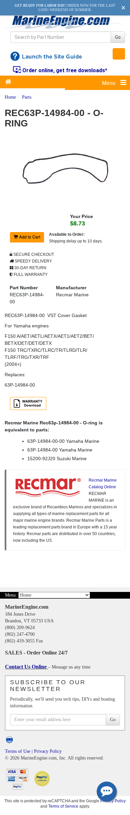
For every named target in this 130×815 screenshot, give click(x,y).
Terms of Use (17, 751)
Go (118, 37)
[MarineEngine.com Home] (65, 21)
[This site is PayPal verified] (43, 778)
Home (10, 97)
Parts (26, 97)
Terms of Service (63, 806)
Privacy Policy (48, 751)
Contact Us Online (26, 667)
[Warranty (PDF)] (29, 404)
